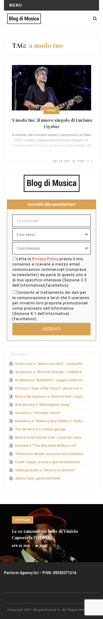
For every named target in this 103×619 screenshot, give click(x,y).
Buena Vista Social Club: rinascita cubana (50, 437)
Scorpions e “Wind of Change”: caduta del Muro (50, 372)
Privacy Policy (45, 259)
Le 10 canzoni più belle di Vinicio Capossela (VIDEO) (45, 534)
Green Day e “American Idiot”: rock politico (50, 364)
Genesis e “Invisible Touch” (37, 413)
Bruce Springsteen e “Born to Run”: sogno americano (50, 396)
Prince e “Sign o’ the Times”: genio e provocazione (50, 388)
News (51, 110)
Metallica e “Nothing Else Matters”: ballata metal (50, 421)
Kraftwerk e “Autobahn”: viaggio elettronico (50, 380)
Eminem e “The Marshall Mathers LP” (46, 446)
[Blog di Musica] (24, 18)
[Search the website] (95, 18)
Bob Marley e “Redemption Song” (42, 405)
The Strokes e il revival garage (40, 429)
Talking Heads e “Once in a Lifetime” (45, 470)
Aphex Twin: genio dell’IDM (37, 478)
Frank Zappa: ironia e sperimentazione (48, 462)
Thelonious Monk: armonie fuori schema (49, 454)
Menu (15, 5)
